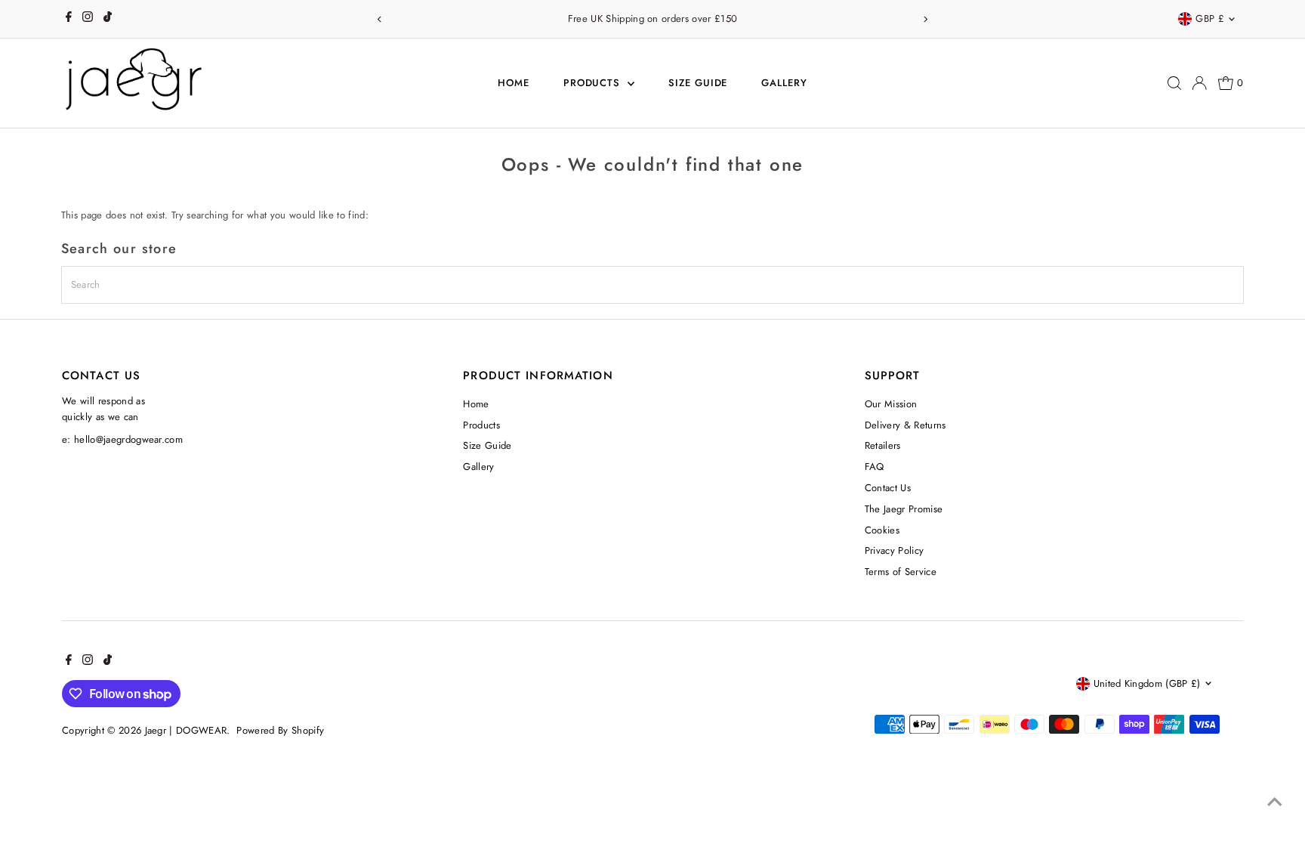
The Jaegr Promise (904, 509)
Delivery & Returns (905, 425)
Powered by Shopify (280, 730)
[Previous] (379, 19)
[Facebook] (69, 19)
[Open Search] (1174, 83)
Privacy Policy (894, 550)
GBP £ (1209, 18)
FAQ (874, 466)
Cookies (882, 530)
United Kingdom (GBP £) (1147, 683)
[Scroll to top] (1275, 802)
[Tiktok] (108, 19)
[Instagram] (88, 19)
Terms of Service (900, 571)
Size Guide (698, 83)
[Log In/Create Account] (1199, 83)
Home (513, 83)
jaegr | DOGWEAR (186, 730)
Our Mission (891, 404)
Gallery (784, 83)
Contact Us (888, 488)
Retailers (883, 445)
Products (594, 83)
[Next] (925, 19)
